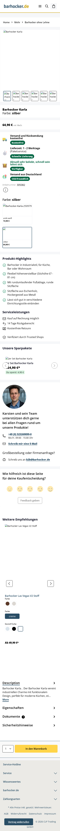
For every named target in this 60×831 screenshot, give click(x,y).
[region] (30, 583)
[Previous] (5, 365)
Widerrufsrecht (18, 813)
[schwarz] (14, 628)
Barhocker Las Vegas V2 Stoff (22, 596)
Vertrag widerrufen (18, 821)
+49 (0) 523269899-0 (20, 434)
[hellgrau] (14, 603)
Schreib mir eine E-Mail (22, 443)
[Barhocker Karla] (29, 59)
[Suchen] (47, 6)
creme (12, 616)
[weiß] (20, 628)
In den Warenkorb (36, 748)
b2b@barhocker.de (38, 459)
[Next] (54, 365)
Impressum (50, 813)
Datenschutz (35, 813)
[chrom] (7, 628)
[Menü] (40, 6)
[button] (5, 189)
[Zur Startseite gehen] (16, 6)
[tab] (29, 691)
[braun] (7, 603)
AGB (6, 813)
